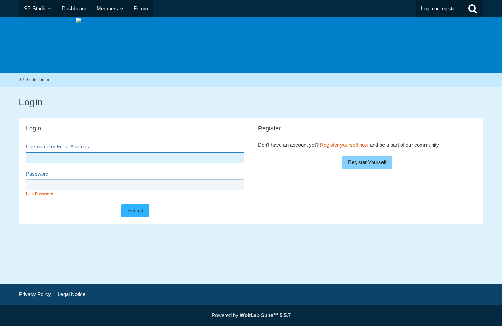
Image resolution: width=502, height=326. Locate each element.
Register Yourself (367, 162)
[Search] (472, 8)
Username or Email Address (57, 146)
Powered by (251, 315)
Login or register (439, 8)
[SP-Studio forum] (251, 45)
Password (37, 174)
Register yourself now (344, 145)
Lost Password (39, 194)
